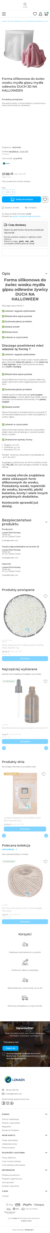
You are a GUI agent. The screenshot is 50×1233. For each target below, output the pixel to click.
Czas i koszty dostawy (11, 1161)
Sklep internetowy (22, 1230)
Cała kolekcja (8, 849)
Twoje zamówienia (10, 1140)
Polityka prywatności (11, 1175)
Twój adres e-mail (10, 1042)
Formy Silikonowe (15, 21)
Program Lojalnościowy (12, 1179)
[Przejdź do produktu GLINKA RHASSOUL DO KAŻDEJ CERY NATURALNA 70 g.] (25, 794)
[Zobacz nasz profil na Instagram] (7, 1103)
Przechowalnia (8, 1148)
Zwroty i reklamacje (10, 1119)
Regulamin (18, 1053)
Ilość (4, 188)
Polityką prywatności (18, 1058)
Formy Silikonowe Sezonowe (33, 21)
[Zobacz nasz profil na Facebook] (3, 1103)
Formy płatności (9, 1158)
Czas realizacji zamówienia (13, 1165)
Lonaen (4, 21)
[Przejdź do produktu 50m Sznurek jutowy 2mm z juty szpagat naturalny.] (25, 881)
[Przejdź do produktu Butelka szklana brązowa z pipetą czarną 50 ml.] (25, 701)
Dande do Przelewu (10, 1130)
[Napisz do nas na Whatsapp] (11, 1103)
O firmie (5, 1196)
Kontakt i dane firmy (10, 1186)
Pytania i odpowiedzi (11, 1123)
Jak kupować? (8, 1182)
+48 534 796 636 (12, 1090)
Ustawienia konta (9, 1144)
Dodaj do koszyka (24, 199)
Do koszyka (25, 659)
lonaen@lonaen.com (10, 540)
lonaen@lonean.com (10, 575)
